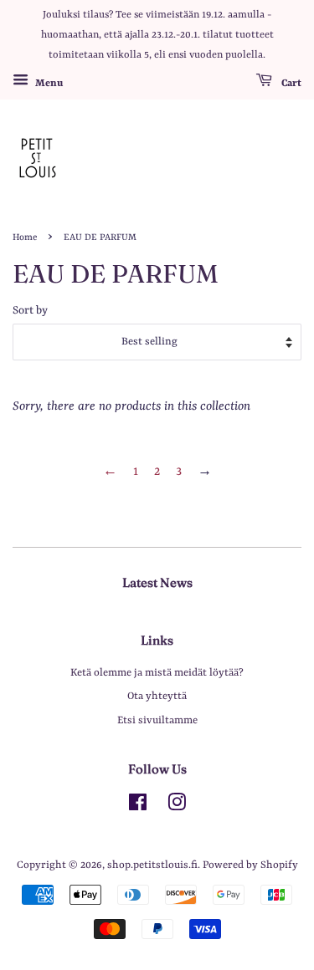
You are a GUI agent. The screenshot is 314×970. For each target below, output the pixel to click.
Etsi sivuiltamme (157, 720)
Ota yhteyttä (157, 696)
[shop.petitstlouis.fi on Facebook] (137, 806)
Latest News (157, 582)
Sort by (30, 310)
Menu (48, 83)
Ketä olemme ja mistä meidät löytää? (157, 672)
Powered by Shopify (250, 865)
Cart (290, 83)
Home (25, 237)
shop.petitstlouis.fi (152, 865)
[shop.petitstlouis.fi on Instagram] (176, 806)
